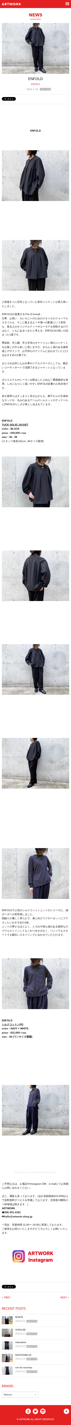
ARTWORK (11, 4)
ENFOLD (35, 84)
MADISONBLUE (23, 1355)
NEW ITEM (45, 89)
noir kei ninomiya (23, 1367)
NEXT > (64, 1297)
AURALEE (20, 1330)
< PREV (6, 1297)
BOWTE (19, 1317)
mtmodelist (20, 1342)
